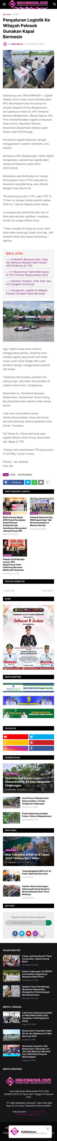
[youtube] (15, 736)
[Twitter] (28, 482)
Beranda (7, 14)
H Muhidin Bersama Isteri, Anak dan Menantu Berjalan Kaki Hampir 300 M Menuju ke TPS (27, 262)
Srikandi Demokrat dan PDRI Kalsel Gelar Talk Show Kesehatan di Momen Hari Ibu (41, 521)
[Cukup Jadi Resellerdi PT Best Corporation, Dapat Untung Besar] (11, 960)
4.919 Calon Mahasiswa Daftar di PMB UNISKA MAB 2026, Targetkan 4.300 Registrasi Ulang (37, 1016)
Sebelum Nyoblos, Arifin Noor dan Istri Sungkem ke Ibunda (28, 283)
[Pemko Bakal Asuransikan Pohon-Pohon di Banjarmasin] (11, 818)
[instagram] (15, 748)
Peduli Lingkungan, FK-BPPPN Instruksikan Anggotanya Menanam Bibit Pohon (37, 974)
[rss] (15, 742)
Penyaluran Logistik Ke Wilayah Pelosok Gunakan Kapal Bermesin (27, 292)
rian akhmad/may (25, 474)
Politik (16, 14)
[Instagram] (35, 933)
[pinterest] (41, 742)
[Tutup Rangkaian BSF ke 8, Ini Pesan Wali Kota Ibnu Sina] (11, 875)
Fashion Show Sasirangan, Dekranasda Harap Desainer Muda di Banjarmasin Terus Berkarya (36, 890)
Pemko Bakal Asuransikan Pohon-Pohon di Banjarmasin (37, 814)
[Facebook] (15, 933)
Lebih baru (10, 590)
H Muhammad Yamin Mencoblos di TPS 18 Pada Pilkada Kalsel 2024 (27, 273)
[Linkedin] (42, 933)
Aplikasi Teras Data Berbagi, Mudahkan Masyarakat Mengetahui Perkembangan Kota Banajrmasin (36, 990)
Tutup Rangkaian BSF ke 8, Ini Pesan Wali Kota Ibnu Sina (36, 872)
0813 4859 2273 (35, 1111)
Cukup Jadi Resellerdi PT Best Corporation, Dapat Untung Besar (37, 959)
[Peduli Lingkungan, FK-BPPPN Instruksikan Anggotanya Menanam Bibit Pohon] (11, 976)
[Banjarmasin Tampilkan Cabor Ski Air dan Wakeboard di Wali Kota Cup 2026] (11, 1035)
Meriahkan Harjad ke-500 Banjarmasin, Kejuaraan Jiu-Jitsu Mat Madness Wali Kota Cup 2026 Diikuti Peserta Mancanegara (36, 1051)
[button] (4, 4)
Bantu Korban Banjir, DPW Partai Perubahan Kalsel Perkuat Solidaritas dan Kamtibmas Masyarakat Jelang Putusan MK (14, 524)
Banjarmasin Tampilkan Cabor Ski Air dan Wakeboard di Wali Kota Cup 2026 (37, 1033)
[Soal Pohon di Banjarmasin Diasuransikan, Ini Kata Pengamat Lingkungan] (11, 802)
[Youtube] (28, 933)
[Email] (41, 482)
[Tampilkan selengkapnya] (47, 482)
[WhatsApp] (34, 482)
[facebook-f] (41, 748)
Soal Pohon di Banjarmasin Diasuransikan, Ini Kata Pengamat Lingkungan (35, 801)
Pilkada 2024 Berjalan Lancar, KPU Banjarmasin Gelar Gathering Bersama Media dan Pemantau (14, 564)
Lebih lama (47, 590)
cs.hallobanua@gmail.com (28, 1114)
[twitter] (41, 736)
